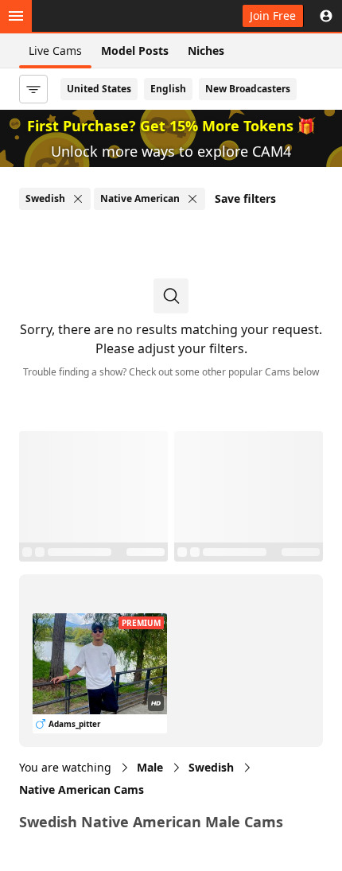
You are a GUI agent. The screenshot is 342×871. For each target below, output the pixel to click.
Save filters (245, 198)
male (150, 767)
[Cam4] (89, 16)
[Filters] (33, 89)
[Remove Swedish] (77, 198)
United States (99, 88)
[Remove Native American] (192, 198)
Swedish (211, 767)
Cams (81, 789)
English (168, 88)
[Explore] (16, 16)
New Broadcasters (247, 88)
